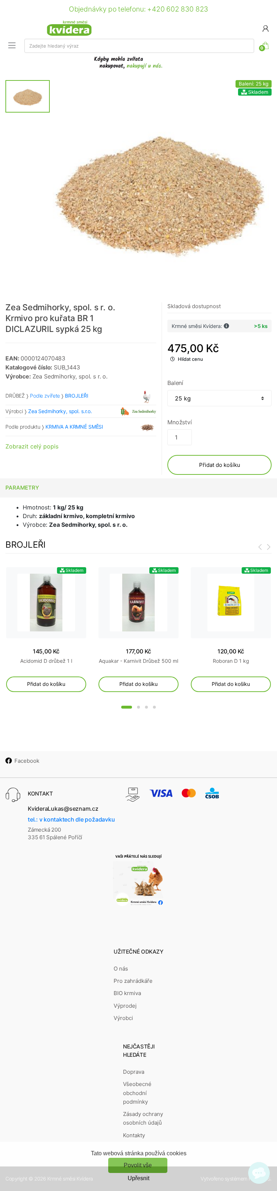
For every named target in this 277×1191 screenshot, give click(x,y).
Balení (175, 382)
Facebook (26, 760)
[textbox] (139, 46)
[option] (161, 188)
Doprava (133, 1071)
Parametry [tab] (22, 487)
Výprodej (125, 1005)
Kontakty (134, 1135)
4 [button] (154, 707)
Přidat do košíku (219, 464)
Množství (179, 422)
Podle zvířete (45, 396)
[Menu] (12, 45)
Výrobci (123, 1018)
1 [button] (126, 707)
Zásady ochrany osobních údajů (143, 1118)
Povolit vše (138, 1165)
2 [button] (138, 707)
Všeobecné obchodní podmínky (137, 1093)
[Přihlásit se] (265, 28)
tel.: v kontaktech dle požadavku (71, 819)
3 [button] (146, 707)
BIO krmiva (127, 993)
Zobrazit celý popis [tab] (31, 446)
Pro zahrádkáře (133, 980)
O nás (121, 968)
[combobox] (139, 46)
